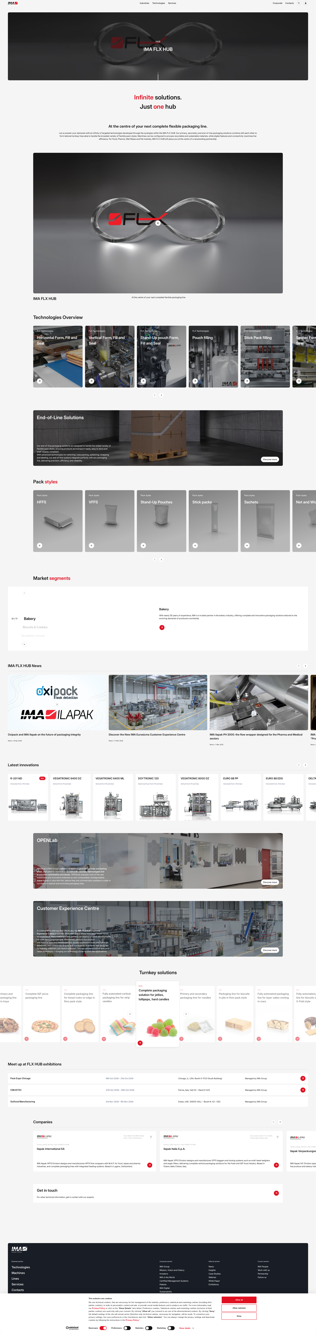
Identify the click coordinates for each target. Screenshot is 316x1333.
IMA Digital (165, 1288)
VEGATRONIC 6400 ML (110, 778)
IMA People (263, 1266)
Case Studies (215, 1273)
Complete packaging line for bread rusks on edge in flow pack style (79, 997)
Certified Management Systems (174, 1281)
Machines (18, 1273)
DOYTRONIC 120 (148, 778)
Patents (163, 1284)
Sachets (251, 502)
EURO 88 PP (230, 778)
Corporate (277, 3)
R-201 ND (16, 778)
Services (172, 3)
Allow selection (239, 1308)
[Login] (305, 3)
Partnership (263, 1273)
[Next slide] (161, 395)
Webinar (212, 1277)
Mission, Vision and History (172, 1270)
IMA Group (164, 1266)
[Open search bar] (298, 3)
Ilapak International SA (51, 1148)
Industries (144, 3)
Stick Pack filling (258, 337)
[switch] (127, 1328)
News (211, 1266)
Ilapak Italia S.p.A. (174, 1148)
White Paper (214, 1281)
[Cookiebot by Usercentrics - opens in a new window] (72, 1328)
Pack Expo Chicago (20, 1078)
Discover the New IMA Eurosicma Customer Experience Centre (147, 734)
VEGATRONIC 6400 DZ (67, 778)
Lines (15, 1278)
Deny (239, 1316)
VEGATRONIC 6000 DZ (195, 778)
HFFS (41, 502)
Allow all (239, 1300)
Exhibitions (214, 1284)
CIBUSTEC (16, 1090)
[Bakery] (163, 627)
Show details (184, 1328)
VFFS (93, 502)
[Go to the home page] (13, 3)
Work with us (264, 1270)
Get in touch (47, 1190)
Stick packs (202, 502)
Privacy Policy (98, 1308)
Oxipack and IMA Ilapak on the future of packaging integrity (44, 734)
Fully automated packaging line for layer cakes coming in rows (273, 997)
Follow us (262, 1277)
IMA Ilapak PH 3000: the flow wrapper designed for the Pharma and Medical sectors (256, 736)
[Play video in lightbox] (158, 223)
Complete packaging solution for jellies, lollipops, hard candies (154, 995)
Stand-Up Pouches (156, 502)
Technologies (158, 3)
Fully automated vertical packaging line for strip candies (117, 997)
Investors (164, 1273)
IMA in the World (167, 1277)
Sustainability (166, 1291)
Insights (212, 1270)
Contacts (289, 3)
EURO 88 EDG (274, 778)
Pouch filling (202, 337)
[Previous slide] (130, 1014)
